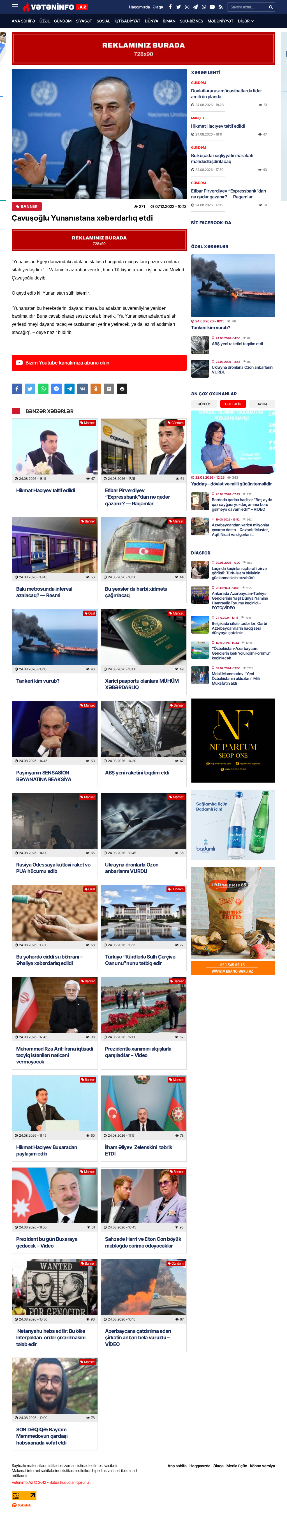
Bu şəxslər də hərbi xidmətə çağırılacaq (136, 592)
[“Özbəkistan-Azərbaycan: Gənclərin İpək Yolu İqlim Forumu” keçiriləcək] (200, 650)
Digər (244, 21)
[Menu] (17, 7)
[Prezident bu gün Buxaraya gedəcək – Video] (55, 1200)
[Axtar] (271, 7)
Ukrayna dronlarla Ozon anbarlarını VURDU (131, 868)
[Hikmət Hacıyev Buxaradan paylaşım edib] (55, 1108)
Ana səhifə (23, 21)
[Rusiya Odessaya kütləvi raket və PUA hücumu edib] (55, 825)
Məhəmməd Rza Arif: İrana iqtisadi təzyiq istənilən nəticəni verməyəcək (54, 1055)
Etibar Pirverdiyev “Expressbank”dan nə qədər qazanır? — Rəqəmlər (137, 496)
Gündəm (62, 21)
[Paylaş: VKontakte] (82, 389)
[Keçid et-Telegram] (195, 7)
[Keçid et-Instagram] (187, 7)
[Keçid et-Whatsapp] (204, 7)
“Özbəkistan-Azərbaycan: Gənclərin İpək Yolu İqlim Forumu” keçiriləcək (241, 653)
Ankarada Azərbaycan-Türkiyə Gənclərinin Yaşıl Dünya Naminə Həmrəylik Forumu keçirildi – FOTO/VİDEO (240, 600)
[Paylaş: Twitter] (30, 389)
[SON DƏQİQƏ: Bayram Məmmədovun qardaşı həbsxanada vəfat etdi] (55, 1390)
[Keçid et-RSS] (220, 7)
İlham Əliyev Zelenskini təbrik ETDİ (138, 1150)
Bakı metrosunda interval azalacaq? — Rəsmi (44, 592)
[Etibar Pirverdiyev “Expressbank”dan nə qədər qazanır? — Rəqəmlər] (143, 451)
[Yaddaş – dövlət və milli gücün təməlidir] (233, 442)
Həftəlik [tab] (233, 404)
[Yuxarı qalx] (271, 1504)
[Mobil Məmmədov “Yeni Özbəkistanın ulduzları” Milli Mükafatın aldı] (200, 675)
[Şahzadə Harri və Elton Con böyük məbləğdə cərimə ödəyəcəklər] (143, 1200)
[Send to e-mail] (109, 389)
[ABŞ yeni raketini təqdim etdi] (143, 733)
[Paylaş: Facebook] (17, 389)
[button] (122, 389)
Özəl (45, 21)
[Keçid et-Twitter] (178, 7)
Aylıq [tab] (262, 404)
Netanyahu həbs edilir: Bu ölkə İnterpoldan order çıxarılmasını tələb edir (51, 1337)
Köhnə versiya (262, 1465)
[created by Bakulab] (143, 1505)
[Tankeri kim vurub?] (55, 641)
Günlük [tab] (204, 404)
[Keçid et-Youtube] (212, 7)
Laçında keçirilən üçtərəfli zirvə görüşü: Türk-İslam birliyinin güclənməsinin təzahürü (239, 573)
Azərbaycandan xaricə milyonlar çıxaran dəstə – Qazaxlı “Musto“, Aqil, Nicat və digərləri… (240, 529)
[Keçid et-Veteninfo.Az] (55, 7)
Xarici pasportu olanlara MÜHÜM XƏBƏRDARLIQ (142, 684)
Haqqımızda (199, 1465)
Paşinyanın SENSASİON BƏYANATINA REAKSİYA (43, 776)
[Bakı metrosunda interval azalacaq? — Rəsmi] (55, 549)
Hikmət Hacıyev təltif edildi (45, 490)
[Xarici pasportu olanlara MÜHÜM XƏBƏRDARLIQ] (143, 641)
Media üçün (236, 1465)
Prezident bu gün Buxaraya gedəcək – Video (47, 1242)
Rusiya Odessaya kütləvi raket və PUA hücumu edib (53, 868)
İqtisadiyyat (127, 21)
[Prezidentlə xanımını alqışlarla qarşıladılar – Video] (143, 1009)
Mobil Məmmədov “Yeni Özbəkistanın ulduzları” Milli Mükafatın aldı (236, 678)
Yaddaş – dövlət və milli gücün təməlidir (231, 484)
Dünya (151, 21)
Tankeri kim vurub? (38, 681)
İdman (169, 21)
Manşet (89, 423)
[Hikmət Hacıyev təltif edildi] (55, 451)
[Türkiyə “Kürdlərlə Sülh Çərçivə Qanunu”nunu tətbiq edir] (143, 917)
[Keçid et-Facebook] (170, 7)
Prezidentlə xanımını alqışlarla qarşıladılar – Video (138, 1052)
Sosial (103, 21)
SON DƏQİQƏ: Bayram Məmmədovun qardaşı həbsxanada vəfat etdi (42, 1436)
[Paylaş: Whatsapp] (43, 389)
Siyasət (84, 21)
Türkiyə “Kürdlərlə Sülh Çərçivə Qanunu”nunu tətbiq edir (140, 960)
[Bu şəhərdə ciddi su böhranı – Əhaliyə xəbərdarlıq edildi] (55, 917)
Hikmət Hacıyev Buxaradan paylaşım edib (46, 1150)
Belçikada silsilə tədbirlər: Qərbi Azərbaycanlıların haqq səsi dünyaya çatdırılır (239, 628)
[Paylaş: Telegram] (69, 389)
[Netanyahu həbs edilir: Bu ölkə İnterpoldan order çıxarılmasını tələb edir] (55, 1291)
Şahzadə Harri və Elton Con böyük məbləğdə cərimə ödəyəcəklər (143, 1242)
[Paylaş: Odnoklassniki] (96, 389)
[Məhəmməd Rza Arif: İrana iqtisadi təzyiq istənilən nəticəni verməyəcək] (55, 1009)
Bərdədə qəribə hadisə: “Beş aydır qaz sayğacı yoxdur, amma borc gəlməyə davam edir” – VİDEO (242, 504)
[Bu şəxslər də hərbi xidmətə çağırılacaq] (143, 549)
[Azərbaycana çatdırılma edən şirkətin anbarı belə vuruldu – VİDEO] (143, 1291)
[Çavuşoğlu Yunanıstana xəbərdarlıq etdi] (99, 134)
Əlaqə (218, 1465)
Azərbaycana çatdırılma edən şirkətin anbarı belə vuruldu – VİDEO (138, 1337)
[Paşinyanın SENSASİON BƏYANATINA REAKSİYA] (55, 733)
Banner (29, 206)
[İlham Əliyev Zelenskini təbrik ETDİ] (143, 1108)
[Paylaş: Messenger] (56, 389)
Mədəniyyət (220, 21)
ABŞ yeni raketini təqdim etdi (137, 773)
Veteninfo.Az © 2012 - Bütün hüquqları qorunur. (51, 1482)
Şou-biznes (191, 21)
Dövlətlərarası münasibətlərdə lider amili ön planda (226, 93)
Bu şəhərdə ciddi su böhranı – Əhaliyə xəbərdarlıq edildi (49, 960)
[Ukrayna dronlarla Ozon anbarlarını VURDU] (143, 825)
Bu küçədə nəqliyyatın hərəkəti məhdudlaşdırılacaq (222, 158)
